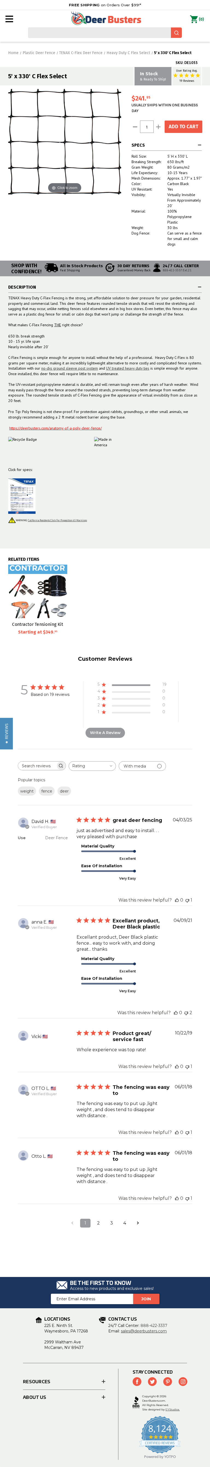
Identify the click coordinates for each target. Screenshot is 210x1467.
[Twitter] (152, 1381)
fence (46, 791)
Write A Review (105, 732)
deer (64, 791)
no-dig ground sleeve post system (69, 368)
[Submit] (176, 32)
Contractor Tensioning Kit (37, 624)
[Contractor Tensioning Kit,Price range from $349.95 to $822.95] (37, 591)
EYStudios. (172, 1409)
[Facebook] (137, 1381)
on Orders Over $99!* (105, 5)
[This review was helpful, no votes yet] (177, 900)
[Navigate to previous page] (72, 1223)
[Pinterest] (167, 1381)
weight (27, 791)
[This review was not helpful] (186, 1012)
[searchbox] (37, 766)
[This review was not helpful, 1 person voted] (187, 900)
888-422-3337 (154, 1325)
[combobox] (105, 32)
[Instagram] (183, 1381)
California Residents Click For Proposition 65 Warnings (57, 520)
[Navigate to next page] (138, 1223)
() (201, 19)
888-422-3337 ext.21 (177, 270)
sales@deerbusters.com (144, 1331)
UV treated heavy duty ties (127, 368)
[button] (6, 733)
